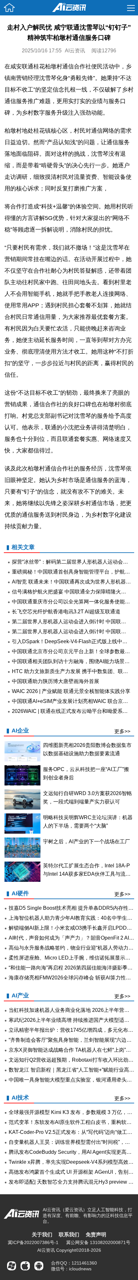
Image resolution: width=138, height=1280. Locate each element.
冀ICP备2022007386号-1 (33, 1242)
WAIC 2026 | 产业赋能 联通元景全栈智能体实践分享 (71, 691)
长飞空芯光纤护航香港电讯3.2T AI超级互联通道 (66, 611)
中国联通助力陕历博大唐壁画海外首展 (55, 681)
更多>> (122, 731)
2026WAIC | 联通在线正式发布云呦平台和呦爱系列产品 (75, 711)
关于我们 (42, 1234)
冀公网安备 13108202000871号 (98, 1242)
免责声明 (96, 1234)
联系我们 (69, 1234)
